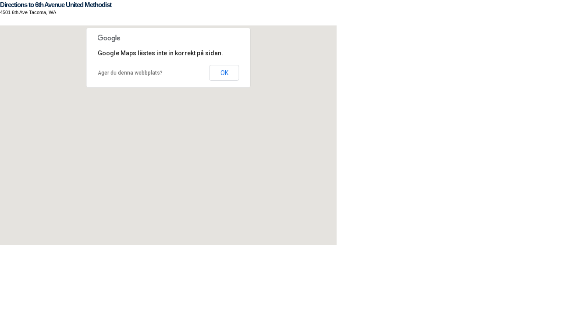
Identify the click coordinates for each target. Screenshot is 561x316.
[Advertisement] (159, 264)
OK (224, 72)
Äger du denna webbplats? (130, 73)
